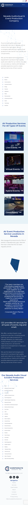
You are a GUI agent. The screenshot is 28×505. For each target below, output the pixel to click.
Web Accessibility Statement (14, 499)
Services (14, 485)
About (14, 489)
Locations (14, 494)
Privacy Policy (14, 496)
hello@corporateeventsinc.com (14, 473)
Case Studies (14, 487)
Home (14, 482)
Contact (14, 492)
